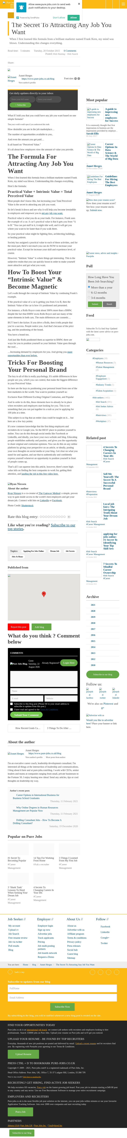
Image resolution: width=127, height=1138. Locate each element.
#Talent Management (105, 367)
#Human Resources (104, 363)
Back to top (19, 972)
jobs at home (17, 557)
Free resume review (18, 938)
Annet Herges (25, 75)
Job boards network (47, 953)
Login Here (68, 662)
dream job (54, 551)
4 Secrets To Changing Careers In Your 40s (43, 890)
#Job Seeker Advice (104, 406)
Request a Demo (46, 957)
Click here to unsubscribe (32, 1077)
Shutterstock (27, 505)
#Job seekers (98, 397)
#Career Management (95, 524)
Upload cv (13, 929)
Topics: (14, 551)
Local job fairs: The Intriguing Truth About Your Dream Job (110, 511)
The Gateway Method (49, 493)
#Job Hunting (59, 54)
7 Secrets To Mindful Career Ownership (110, 568)
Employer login (45, 925)
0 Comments (70, 50)
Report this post (18, 627)
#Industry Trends (104, 385)
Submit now (96, 210)
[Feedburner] (93, 340)
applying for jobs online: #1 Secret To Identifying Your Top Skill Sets (110, 541)
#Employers (98, 358)
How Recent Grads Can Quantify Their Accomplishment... (29, 728)
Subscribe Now (62, 1006)
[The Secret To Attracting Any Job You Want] (44, 70)
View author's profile (27, 82)
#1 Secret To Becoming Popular (17, 859)
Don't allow (59, 17)
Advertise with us (75, 929)
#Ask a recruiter (41, 864)
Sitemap (71, 958)
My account (14, 925)
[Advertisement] (106, 73)
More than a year (101, 287)
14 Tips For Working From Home (43, 859)
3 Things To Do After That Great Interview (63, 728)
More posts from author (55, 757)
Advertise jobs (45, 933)
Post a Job (20, 1111)
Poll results (13, 946)
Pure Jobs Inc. (40, 1125)
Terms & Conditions (49, 709)
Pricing (41, 942)
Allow (73, 17)
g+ (102, 707)
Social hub (72, 950)
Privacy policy (74, 942)
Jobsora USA (13, 1125)
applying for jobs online (33, 551)
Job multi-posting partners (46, 947)
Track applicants (46, 938)
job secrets (70, 551)
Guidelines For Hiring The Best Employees (111, 181)
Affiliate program (75, 933)
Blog (10, 950)
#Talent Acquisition (105, 391)
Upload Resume (23, 1054)
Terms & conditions (76, 938)
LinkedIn (44, 500)
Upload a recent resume (85, 1043)
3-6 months (98, 297)
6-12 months (99, 292)
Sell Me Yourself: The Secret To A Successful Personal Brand (111, 481)
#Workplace (101, 421)
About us (71, 925)
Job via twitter (15, 942)
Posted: (49, 54)
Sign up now (44, 929)
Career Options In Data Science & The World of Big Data (111, 151)
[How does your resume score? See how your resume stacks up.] (100, 200)
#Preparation (91, 494)
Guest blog (72, 954)
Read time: (13, 50)
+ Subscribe (20, 105)
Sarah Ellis (92, 133)
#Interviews (101, 415)
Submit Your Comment (26, 715)
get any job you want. (52, 213)
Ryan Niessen (14, 493)
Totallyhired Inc (55, 1125)
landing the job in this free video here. (40, 474)
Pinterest (108, 703)
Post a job (41, 1087)
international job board (37, 1030)
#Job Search (72, 54)
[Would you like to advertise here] (95, 715)
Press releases (74, 946)
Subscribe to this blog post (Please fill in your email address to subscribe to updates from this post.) (41, 705)
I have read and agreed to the (36, 709)
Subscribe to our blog (21, 1133)
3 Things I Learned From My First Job (68, 859)
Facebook (57, 500)
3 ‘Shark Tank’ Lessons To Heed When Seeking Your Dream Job (17, 891)
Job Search (13, 933)
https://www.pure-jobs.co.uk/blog (38, 78)
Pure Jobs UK (26, 1125)
